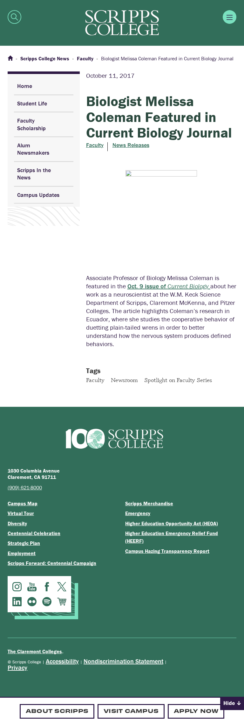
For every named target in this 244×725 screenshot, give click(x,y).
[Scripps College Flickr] (31, 601)
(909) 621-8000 (25, 487)
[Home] (10, 58)
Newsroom (124, 380)
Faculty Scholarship (31, 124)
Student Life (32, 103)
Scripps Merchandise (149, 503)
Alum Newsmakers (33, 149)
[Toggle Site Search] (14, 17)
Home (24, 86)
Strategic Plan (24, 543)
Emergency (137, 513)
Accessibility (62, 661)
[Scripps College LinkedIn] (17, 601)
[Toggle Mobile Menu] (229, 17)
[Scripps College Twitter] (61, 586)
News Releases (130, 145)
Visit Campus (131, 710)
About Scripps (57, 710)
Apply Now (196, 710)
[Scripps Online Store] (61, 601)
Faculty (95, 145)
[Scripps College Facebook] (46, 586)
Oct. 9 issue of (168, 286)
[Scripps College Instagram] (17, 586)
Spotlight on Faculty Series (178, 380)
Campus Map (22, 503)
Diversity (17, 523)
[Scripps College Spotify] (46, 601)
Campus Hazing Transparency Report (167, 551)
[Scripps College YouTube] (31, 586)
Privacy (17, 667)
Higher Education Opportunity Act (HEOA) (171, 523)
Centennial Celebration (34, 533)
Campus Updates (38, 194)
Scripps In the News (34, 173)
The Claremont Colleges (35, 651)
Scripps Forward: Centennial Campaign (52, 563)
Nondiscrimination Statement (123, 661)
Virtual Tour (21, 513)
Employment (22, 553)
